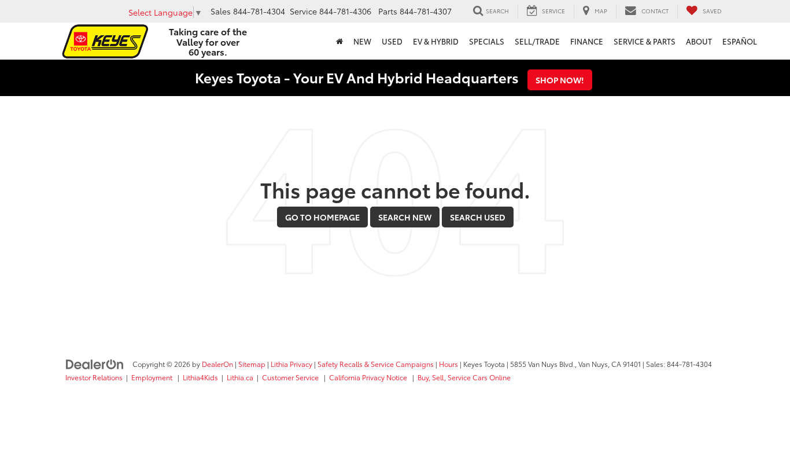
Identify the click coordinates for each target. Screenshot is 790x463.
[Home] (339, 41)
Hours (448, 364)
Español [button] (739, 41)
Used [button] (392, 41)
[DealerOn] (94, 363)
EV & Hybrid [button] (436, 41)
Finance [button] (586, 41)
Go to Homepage (322, 217)
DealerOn (217, 364)
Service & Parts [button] (644, 41)
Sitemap (251, 364)
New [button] (362, 41)
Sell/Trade (537, 41)
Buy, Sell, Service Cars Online (464, 377)
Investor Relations (94, 377)
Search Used (477, 217)
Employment (152, 377)
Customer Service (291, 377)
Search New (404, 217)
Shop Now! (560, 80)
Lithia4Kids (200, 377)
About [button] (699, 41)
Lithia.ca (240, 377)
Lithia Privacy (291, 364)
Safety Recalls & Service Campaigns (376, 364)
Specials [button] (486, 41)
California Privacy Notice (369, 377)
